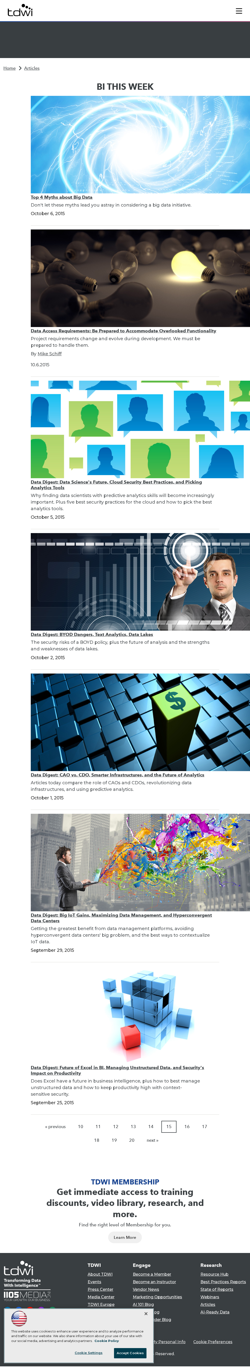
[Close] (146, 1313)
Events (94, 1282)
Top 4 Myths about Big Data (62, 197)
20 (132, 1140)
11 (98, 1126)
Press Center (100, 1289)
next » (152, 1140)
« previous (55, 1126)
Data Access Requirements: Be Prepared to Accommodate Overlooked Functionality (123, 331)
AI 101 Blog (143, 1304)
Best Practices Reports (223, 1282)
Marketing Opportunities (157, 1297)
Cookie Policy (106, 1341)
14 (151, 1126)
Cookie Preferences (212, 1342)
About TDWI (100, 1274)
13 (133, 1126)
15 (169, 1126)
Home (9, 68)
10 (80, 1126)
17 (204, 1126)
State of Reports (216, 1289)
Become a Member (152, 1274)
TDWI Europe (101, 1304)
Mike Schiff (50, 354)
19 (114, 1140)
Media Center (101, 1297)
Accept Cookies (130, 1353)
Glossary (141, 1327)
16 (187, 1126)
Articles (32, 68)
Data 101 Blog (146, 1312)
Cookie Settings (89, 1353)
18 (96, 1140)
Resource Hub (214, 1274)
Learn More (125, 1237)
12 (115, 1126)
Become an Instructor (154, 1282)
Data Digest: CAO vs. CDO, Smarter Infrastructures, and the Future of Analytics (117, 775)
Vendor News (146, 1289)
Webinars (209, 1297)
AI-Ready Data (214, 1312)
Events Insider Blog (152, 1319)
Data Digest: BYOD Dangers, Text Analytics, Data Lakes (92, 634)
